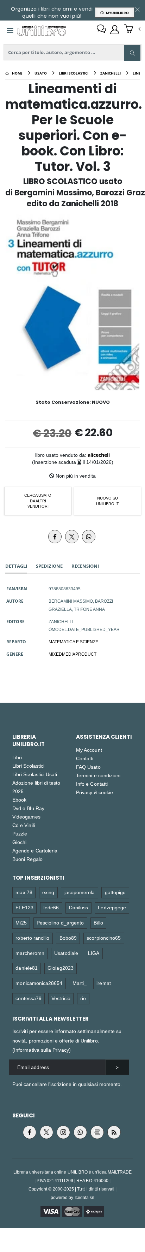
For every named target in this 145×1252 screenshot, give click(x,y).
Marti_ (79, 983)
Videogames (26, 816)
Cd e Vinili (23, 825)
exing (48, 892)
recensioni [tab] (85, 566)
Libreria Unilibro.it (28, 740)
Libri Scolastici (28, 765)
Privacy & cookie (94, 792)
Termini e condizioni (98, 775)
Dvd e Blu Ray (28, 808)
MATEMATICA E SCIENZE (73, 641)
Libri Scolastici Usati (34, 774)
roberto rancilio (32, 937)
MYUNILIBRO (116, 12)
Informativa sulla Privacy (41, 1049)
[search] (132, 53)
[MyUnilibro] (114, 29)
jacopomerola (79, 892)
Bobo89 (68, 937)
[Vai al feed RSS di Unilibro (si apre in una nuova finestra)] (114, 1132)
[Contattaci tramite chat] (101, 29)
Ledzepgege (112, 907)
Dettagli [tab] (16, 566)
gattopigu (115, 892)
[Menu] (10, 31)
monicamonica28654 (38, 983)
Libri (17, 757)
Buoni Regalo (27, 859)
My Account (89, 749)
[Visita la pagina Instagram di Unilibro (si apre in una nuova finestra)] (63, 1132)
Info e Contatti (92, 783)
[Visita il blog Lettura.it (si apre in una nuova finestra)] (97, 1132)
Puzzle (19, 833)
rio (83, 998)
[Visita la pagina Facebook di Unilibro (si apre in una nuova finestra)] (29, 1132)
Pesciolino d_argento (60, 922)
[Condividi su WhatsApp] (88, 536)
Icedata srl (85, 1197)
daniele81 (26, 967)
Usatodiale (66, 953)
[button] (132, 29)
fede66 (51, 907)
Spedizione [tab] (49, 566)
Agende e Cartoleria (34, 850)
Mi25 (20, 922)
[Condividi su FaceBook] (55, 536)
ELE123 (24, 907)
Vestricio (60, 998)
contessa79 (28, 998)
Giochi (19, 842)
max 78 (23, 892)
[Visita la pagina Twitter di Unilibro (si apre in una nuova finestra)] (46, 1132)
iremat (103, 983)
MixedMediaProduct (72, 654)
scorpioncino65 (104, 937)
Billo (98, 922)
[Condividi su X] (71, 536)
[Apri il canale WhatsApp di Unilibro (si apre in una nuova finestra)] (80, 1132)
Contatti (85, 758)
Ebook (19, 799)
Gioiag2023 (61, 967)
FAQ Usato (88, 766)
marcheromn (29, 953)
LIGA (93, 953)
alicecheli (99, 454)
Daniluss (78, 907)
